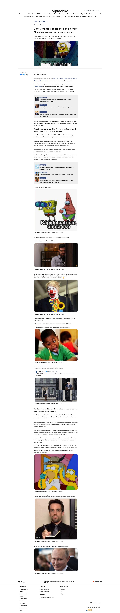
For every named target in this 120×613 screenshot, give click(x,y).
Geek (90, 13)
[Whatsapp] (26, 74)
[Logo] (60, 11)
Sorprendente (76, 13)
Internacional (45, 13)
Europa (36, 24)
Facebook (62, 589)
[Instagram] (24, 582)
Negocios (69, 13)
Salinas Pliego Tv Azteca (44, 16)
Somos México (56, 16)
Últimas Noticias (32, 13)
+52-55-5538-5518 (44, 589)
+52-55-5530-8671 (44, 591)
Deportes (64, 13)
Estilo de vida (57, 13)
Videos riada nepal (29, 16)
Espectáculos (84, 13)
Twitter (61, 591)
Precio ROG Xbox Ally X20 (88, 16)
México (39, 13)
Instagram (62, 593)
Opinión (51, 13)
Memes (41, 24)
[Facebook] (21, 74)
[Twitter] (23, 74)
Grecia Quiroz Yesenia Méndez (71, 16)
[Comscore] (97, 581)
